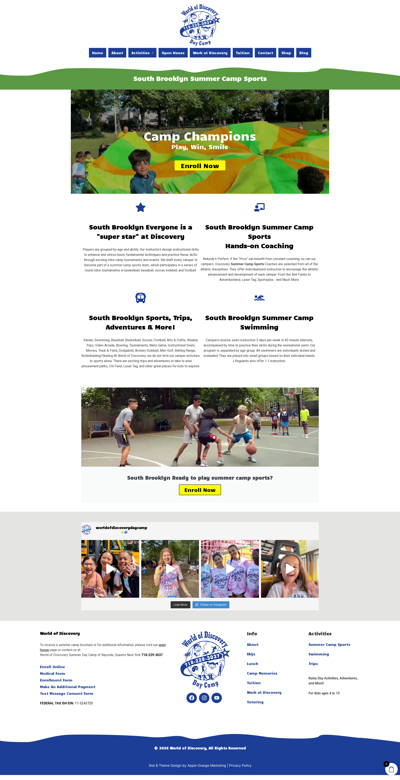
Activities (140, 53)
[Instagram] (204, 698)
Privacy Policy (240, 765)
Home (97, 53)
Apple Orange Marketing (207, 765)
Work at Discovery (210, 53)
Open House (173, 53)
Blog (303, 53)
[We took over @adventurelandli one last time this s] (230, 569)
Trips (313, 663)
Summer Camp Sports (329, 644)
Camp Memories (262, 673)
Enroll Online (52, 667)
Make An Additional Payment (67, 687)
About (117, 53)
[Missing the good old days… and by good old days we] (110, 569)
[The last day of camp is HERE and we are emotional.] (170, 569)
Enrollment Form (56, 680)
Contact (265, 53)
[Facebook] (191, 698)
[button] (142, 53)
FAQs (251, 654)
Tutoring (255, 702)
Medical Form (52, 673)
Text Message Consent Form (66, 693)
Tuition (243, 53)
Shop (286, 53)
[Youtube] (216, 698)
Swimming (319, 654)
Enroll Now (200, 165)
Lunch (252, 663)
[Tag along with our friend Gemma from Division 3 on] (290, 569)
